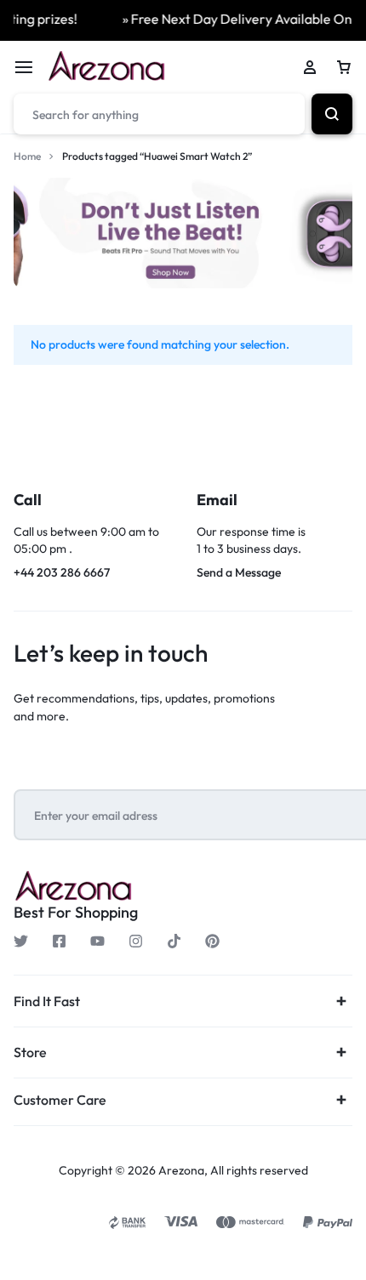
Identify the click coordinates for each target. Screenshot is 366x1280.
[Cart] (343, 67)
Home (27, 156)
